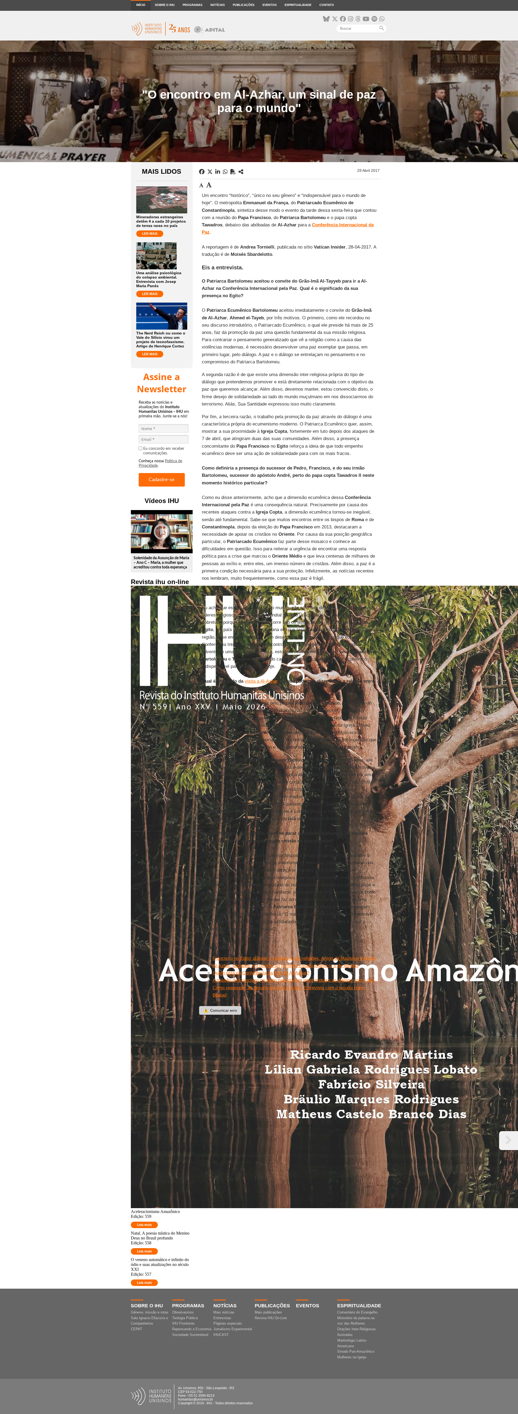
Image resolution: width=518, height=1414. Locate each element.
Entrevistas (222, 1318)
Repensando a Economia (191, 1329)
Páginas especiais (227, 1323)
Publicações (243, 4)
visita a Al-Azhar (261, 681)
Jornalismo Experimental (232, 1329)
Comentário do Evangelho (357, 1312)
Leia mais (144, 1225)
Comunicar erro (220, 1010)
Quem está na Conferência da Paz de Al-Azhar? (261, 973)
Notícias (217, 4)
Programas (192, 4)
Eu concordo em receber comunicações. (163, 451)
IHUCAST (221, 1335)
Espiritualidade (298, 4)
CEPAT (136, 1329)
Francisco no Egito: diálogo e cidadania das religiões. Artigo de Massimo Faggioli (294, 958)
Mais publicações (268, 1312)
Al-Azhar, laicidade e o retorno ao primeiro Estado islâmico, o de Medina (285, 965)
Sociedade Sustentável (190, 1335)
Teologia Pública (185, 1318)
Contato (326, 4)
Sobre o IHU (165, 4)
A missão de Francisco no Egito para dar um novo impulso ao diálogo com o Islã (293, 980)
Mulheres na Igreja (351, 1357)
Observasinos (183, 1312)
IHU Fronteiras (183, 1323)
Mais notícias (223, 1312)
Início (140, 4)
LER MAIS (150, 234)
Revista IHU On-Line (271, 1318)
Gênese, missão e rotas (149, 1312)
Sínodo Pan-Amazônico (355, 1351)
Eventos (270, 4)
